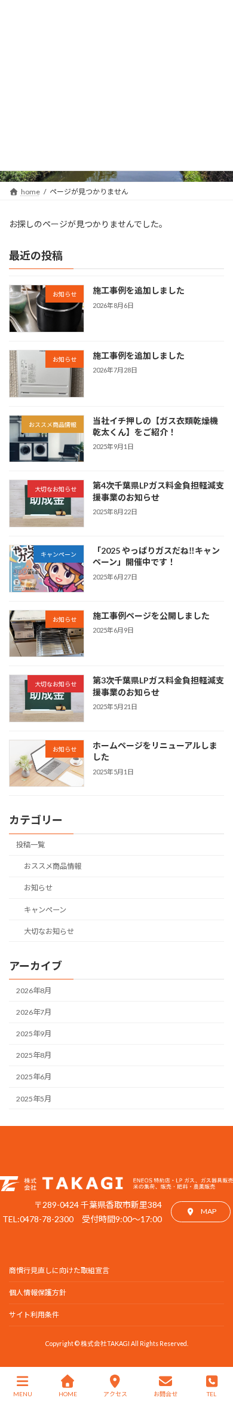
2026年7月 (33, 1012)
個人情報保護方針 (37, 1292)
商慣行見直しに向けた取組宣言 (59, 1270)
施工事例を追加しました (139, 290)
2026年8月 (33, 990)
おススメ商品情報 (52, 866)
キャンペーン (45, 909)
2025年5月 (33, 1098)
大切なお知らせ (49, 931)
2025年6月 (33, 1077)
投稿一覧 (30, 844)
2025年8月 (33, 1055)
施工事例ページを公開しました (151, 616)
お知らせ (38, 887)
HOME (68, 1393)
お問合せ (165, 1393)
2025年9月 (33, 1033)
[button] (201, 1211)
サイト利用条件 (34, 1314)
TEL (211, 1393)
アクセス (115, 1393)
